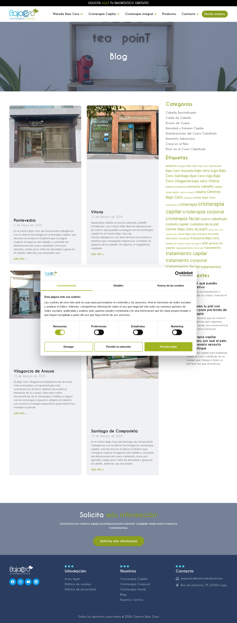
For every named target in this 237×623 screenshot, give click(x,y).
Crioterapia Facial (133, 589)
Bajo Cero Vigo (201, 176)
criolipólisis (171, 205)
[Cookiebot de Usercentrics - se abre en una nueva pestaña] (177, 274)
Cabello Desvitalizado (181, 112)
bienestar (193, 186)
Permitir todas (168, 346)
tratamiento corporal (186, 260)
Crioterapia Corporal (135, 584)
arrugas (181, 166)
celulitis (200, 192)
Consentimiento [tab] (66, 285)
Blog (123, 594)
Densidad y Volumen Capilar (185, 128)
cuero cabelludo (213, 219)
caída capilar (172, 192)
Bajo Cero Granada (179, 171)
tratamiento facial (183, 266)
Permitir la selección (118, 346)
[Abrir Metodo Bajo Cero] (81, 14)
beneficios (180, 186)
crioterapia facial (183, 218)
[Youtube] (28, 581)
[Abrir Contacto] (197, 14)
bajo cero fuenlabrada (209, 166)
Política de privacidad (80, 589)
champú (188, 197)
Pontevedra (25, 220)
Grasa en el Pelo (177, 144)
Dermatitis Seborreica (180, 139)
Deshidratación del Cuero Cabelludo (191, 133)
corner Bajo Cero (204, 197)
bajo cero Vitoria (205, 181)
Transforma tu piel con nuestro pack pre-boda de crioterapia (207, 310)
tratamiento (212, 247)
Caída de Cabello (178, 118)
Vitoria (97, 212)
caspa (218, 186)
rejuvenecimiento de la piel (190, 248)
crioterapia (187, 204)
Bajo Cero (191, 165)
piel (205, 243)
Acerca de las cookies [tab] (170, 285)
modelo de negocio (193, 244)
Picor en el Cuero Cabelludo (186, 149)
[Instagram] (20, 581)
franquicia (184, 238)
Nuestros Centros (131, 600)
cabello (207, 186)
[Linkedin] (36, 581)
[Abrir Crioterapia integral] (155, 14)
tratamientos (211, 267)
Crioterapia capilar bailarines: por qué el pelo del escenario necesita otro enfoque (206, 342)
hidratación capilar (175, 243)
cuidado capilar (177, 224)
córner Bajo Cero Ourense (192, 233)
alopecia (171, 165)
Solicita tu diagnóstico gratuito (118, 3)
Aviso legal (72, 579)
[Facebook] (12, 581)
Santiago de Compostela (114, 431)
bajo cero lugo (206, 170)
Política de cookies (78, 584)
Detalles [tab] (119, 285)
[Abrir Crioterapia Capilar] (118, 14)
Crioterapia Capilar (134, 579)
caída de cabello (187, 192)
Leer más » (20, 258)
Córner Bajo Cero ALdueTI (187, 229)
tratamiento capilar (186, 253)
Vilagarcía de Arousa (34, 371)
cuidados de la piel (204, 224)
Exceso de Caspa (177, 123)
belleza (170, 186)
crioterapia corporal (203, 211)
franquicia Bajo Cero (204, 238)
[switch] (99, 332)
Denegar (69, 346)
